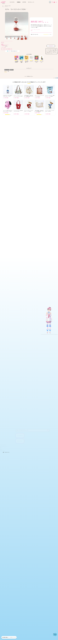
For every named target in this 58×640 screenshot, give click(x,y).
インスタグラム (19, 435)
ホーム (3, 5)
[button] (16, 59)
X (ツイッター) (19, 440)
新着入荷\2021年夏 (7, 5)
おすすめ (24, 2)
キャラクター (12, 2)
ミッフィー (6, 6)
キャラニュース (31, 2)
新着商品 (18, 2)
